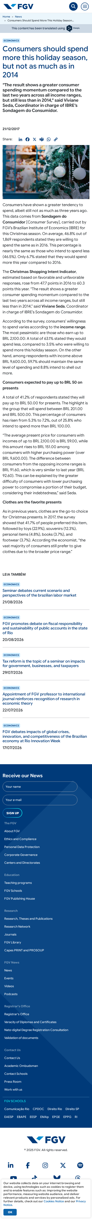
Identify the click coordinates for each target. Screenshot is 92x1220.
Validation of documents (21, 1038)
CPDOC (38, 1109)
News (18, 16)
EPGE (56, 1117)
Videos (9, 986)
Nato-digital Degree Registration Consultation (36, 1030)
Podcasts (11, 994)
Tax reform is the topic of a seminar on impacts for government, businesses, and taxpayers (44, 663)
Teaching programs (18, 883)
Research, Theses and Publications (28, 919)
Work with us (13, 1089)
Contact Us (12, 1058)
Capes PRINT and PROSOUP (24, 950)
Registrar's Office (16, 1014)
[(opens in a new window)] (46, 1139)
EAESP (8, 1117)
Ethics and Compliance (20, 839)
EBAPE (21, 1117)
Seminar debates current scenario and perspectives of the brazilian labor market (39, 593)
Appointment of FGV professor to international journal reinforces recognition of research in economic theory (44, 699)
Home (6, 16)
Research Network (17, 926)
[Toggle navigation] (85, 6)
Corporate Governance (20, 855)
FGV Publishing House (19, 898)
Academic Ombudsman (21, 1066)
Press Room (12, 1082)
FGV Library (12, 942)
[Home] (20, 6)
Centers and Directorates (22, 863)
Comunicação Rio (16, 1109)
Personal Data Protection (22, 847)
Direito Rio (54, 1109)
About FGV (12, 831)
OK (10, 1212)
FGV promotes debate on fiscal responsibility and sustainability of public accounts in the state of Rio (45, 628)
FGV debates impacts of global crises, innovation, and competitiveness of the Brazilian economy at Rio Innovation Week (45, 736)
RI (76, 1117)
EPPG (67, 1117)
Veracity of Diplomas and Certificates (30, 1022)
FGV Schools (13, 891)
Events (8, 978)
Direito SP (72, 1109)
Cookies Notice (54, 1201)
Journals (10, 934)
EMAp (44, 1117)
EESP (33, 1117)
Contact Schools (16, 1074)
